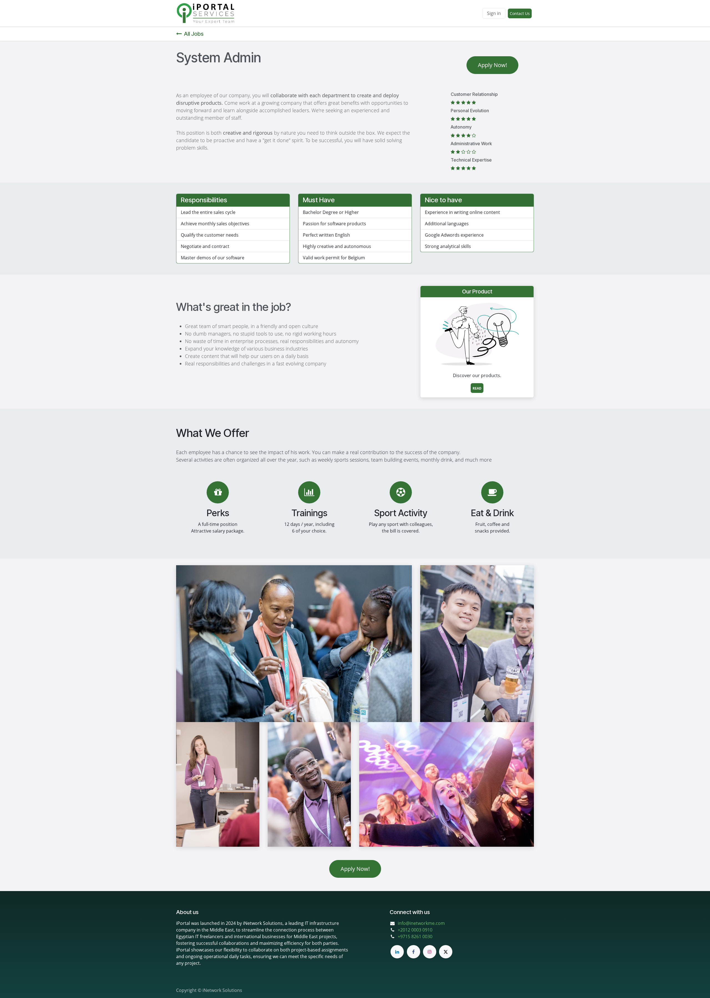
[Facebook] (413, 951)
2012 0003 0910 (416, 930)
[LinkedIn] (397, 951)
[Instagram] (429, 951)
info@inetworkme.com (421, 923)
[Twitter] (445, 951)
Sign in (494, 13)
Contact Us (520, 13)
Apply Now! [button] (492, 65)
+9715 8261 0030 (415, 936)
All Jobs (194, 33)
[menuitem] (248, 13)
